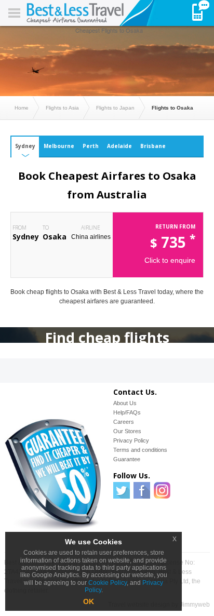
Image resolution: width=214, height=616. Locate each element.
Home (22, 108)
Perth (91, 146)
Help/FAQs (127, 412)
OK (88, 601)
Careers (123, 422)
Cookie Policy (107, 582)
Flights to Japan (115, 108)
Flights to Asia (62, 108)
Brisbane (153, 146)
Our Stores (127, 431)
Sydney (25, 146)
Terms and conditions (140, 450)
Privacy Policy (131, 440)
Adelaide (119, 146)
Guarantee (126, 459)
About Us (125, 403)
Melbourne (59, 146)
